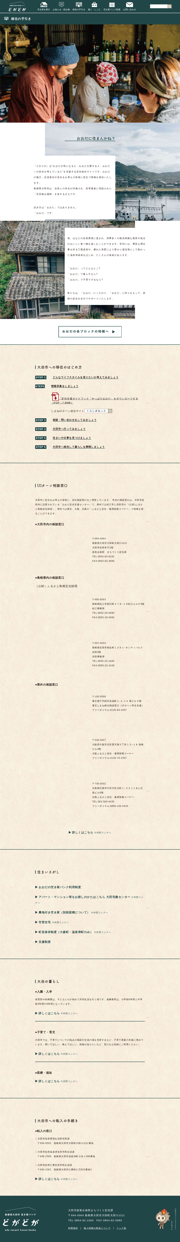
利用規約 (73, 1228)
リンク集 (121, 1228)
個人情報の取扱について (97, 1228)
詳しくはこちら (82, 832)
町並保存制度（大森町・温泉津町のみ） (66, 932)
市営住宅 (45, 922)
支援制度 (45, 941)
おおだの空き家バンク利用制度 (60, 887)
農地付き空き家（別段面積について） (64, 912)
